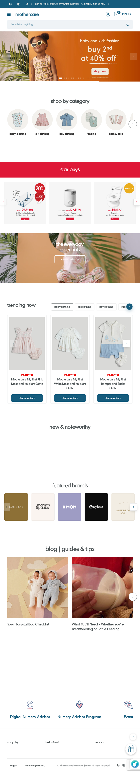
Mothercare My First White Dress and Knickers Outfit (70, 384)
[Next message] (108, 4)
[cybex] (96, 507)
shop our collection (70, 259)
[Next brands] (133, 507)
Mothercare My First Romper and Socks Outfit (113, 384)
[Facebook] (10, 4)
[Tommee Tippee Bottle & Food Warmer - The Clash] (70, 203)
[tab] (56, 78)
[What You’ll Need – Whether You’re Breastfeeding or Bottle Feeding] (102, 587)
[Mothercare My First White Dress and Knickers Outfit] (70, 343)
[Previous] (7, 124)
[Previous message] (31, 4)
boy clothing (106, 307)
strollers (125, 307)
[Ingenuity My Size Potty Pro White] (115, 203)
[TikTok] (27, 4)
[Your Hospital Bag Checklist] (37, 587)
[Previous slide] (6, 56)
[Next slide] (133, 56)
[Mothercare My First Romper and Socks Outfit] (113, 343)
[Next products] (136, 202)
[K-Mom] (69, 507)
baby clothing (62, 307)
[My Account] (108, 14)
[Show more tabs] (129, 306)
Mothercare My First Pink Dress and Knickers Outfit (27, 382)
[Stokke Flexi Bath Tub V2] (25, 203)
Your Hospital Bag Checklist (28, 624)
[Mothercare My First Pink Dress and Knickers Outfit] (27, 343)
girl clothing (84, 307)
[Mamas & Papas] (43, 507)
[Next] (133, 124)
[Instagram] (19, 4)
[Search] (128, 24)
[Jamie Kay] (16, 507)
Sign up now (99, 4)
